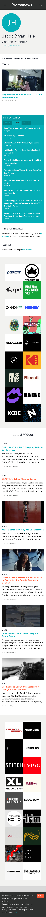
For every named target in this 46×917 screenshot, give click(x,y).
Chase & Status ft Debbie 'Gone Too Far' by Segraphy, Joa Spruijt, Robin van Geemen (22, 580)
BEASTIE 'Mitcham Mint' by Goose (19, 479)
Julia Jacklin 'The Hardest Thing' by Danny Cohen (20, 634)
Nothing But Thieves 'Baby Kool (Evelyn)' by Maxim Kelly (23, 151)
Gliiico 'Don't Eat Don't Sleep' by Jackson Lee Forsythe (22, 192)
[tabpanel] (23, 174)
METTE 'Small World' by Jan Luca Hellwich (23, 529)
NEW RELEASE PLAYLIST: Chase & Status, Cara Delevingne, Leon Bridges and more (22, 215)
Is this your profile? (11, 45)
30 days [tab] (16, 123)
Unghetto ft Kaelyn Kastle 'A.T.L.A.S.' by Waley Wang (23, 96)
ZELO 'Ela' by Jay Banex (14, 135)
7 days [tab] (7, 123)
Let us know (27, 249)
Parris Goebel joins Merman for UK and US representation (22, 161)
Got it (40, 895)
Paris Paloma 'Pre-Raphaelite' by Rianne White (21, 181)
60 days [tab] (26, 123)
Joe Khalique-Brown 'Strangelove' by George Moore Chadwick (20, 688)
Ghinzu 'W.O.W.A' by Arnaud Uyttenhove (21, 142)
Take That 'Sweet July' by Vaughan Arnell (22, 128)
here (15, 912)
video (4, 444)
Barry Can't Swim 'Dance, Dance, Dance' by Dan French (22, 171)
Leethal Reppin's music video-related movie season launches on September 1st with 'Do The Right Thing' (23, 203)
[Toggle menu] (5, 4)
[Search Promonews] (41, 4)
